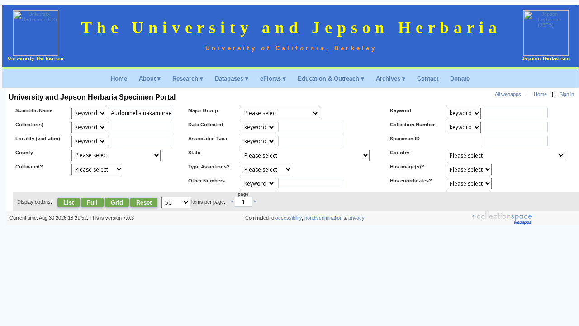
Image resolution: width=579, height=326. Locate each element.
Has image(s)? (407, 166)
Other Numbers (206, 180)
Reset (144, 202)
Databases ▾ (231, 78)
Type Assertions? (209, 166)
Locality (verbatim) (37, 138)
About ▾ (150, 78)
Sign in (567, 94)
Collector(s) (29, 124)
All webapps (508, 94)
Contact (427, 78)
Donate (460, 78)
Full (92, 202)
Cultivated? (29, 166)
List (68, 202)
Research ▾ (187, 78)
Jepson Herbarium (546, 58)
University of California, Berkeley (291, 48)
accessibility (288, 218)
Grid (117, 202)
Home (119, 78)
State (194, 152)
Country (399, 152)
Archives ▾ (390, 78)
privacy (356, 218)
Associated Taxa (207, 138)
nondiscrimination (323, 218)
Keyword (400, 110)
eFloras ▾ (273, 78)
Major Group (203, 110)
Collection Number (412, 124)
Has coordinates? (411, 180)
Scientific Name (33, 110)
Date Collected (205, 124)
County (24, 152)
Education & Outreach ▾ (331, 78)
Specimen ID (405, 138)
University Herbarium (36, 58)
